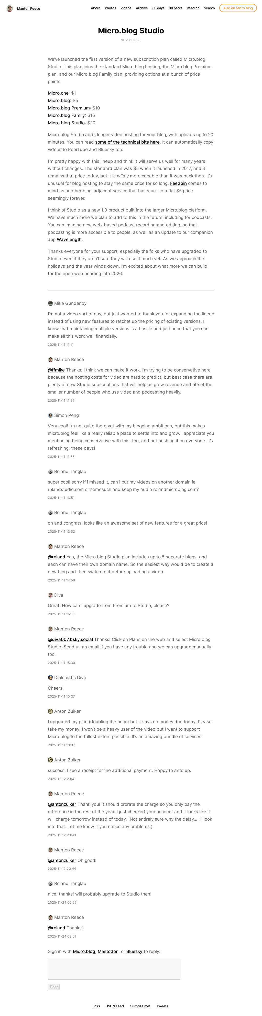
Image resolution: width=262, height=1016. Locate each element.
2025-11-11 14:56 (61, 580)
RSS (97, 1006)
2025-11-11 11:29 (61, 400)
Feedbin (178, 183)
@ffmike (56, 370)
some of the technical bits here (127, 142)
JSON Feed (115, 1006)
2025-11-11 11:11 (60, 345)
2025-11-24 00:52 (62, 902)
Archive (142, 8)
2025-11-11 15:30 (61, 663)
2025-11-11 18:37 (61, 745)
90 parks (175, 8)
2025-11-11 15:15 (61, 614)
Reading (193, 8)
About (96, 8)
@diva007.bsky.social (70, 639)
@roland (56, 556)
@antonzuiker (62, 804)
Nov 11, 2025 (131, 40)
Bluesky (134, 951)
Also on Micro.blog (238, 8)
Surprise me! (140, 1006)
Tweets (162, 1006)
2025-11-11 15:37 (61, 696)
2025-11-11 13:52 (61, 531)
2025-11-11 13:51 (61, 498)
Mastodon (108, 951)
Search (209, 8)
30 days (158, 8)
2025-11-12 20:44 (62, 869)
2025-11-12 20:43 (62, 835)
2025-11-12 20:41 (61, 779)
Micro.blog (84, 951)
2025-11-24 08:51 (62, 936)
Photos (110, 8)
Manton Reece (28, 8)
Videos (126, 8)
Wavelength (69, 239)
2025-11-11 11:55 (61, 457)
